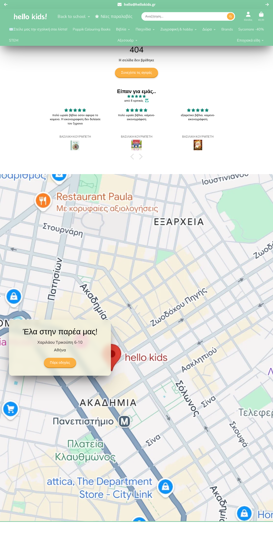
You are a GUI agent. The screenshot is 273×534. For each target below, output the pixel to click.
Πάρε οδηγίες (60, 362)
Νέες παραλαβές (116, 16)
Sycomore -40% (251, 29)
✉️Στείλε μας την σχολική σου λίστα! (38, 29)
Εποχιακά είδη (248, 40)
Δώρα (207, 29)
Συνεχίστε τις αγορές (136, 72)
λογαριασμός (248, 16)
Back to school (72, 16)
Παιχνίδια (143, 29)
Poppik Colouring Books (91, 29)
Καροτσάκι (261, 16)
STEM (13, 40)
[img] (136, 96)
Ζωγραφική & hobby (176, 29)
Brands (227, 29)
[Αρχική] (30, 16)
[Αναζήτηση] (230, 16)
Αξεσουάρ (126, 40)
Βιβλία (121, 29)
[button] (133, 157)
